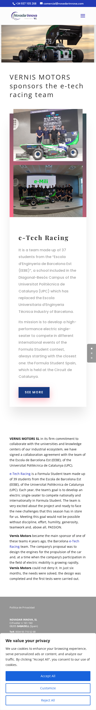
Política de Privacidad (22, 607)
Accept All (48, 676)
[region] (48, 671)
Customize (48, 688)
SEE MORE (34, 392)
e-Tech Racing (20, 474)
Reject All (48, 700)
